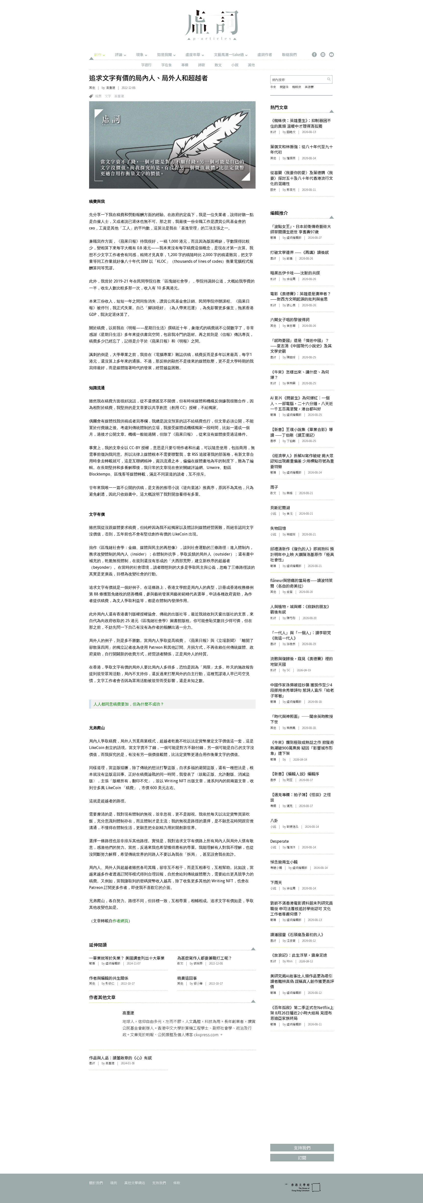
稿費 (98, 96)
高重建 (110, 87)
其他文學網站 (134, 1182)
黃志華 (291, 325)
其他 (251, 64)
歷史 (273, 189)
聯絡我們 (289, 54)
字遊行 (146, 64)
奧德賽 (309, 87)
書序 (273, 441)
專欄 (184, 64)
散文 (218, 64)
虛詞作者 (265, 54)
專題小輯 (276, 867)
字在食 (166, 64)
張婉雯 (198, 963)
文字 (108, 96)
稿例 (113, 1182)
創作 (97, 54)
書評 (92, 1063)
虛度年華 (193, 54)
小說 (234, 64)
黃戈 (290, 513)
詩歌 (201, 64)
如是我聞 (164, 54)
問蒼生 (284, 87)
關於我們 (96, 1182)
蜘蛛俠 (296, 87)
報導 (92, 963)
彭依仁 (110, 983)
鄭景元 (291, 189)
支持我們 (159, 1182)
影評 (273, 132)
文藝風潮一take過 (229, 54)
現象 (139, 54)
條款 (176, 1182)
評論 (118, 54)
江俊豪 (291, 940)
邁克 (290, 806)
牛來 (273, 87)
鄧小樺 (198, 983)
